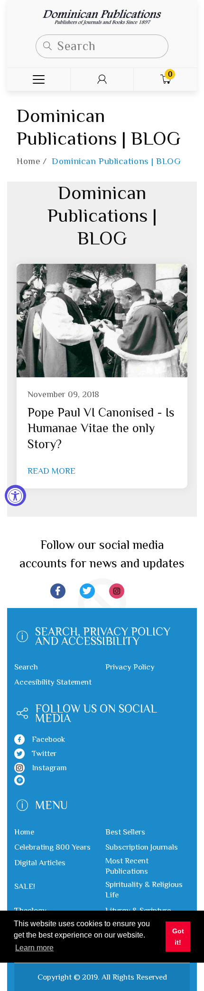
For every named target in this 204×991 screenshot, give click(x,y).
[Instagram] (116, 591)
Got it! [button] (178, 936)
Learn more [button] (34, 948)
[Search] (47, 46)
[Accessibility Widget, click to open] (15, 495)
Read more (51, 471)
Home (28, 161)
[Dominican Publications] (102, 16)
